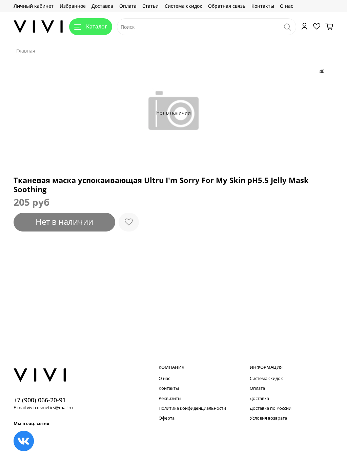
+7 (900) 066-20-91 (40, 400)
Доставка (102, 6)
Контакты (262, 6)
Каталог (96, 26)
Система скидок (183, 6)
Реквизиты (170, 398)
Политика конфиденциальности (192, 408)
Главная (25, 50)
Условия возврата (268, 418)
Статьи (150, 6)
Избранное (73, 6)
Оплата (128, 6)
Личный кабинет (34, 6)
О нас (286, 6)
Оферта (167, 418)
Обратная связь (226, 6)
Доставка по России (270, 408)
